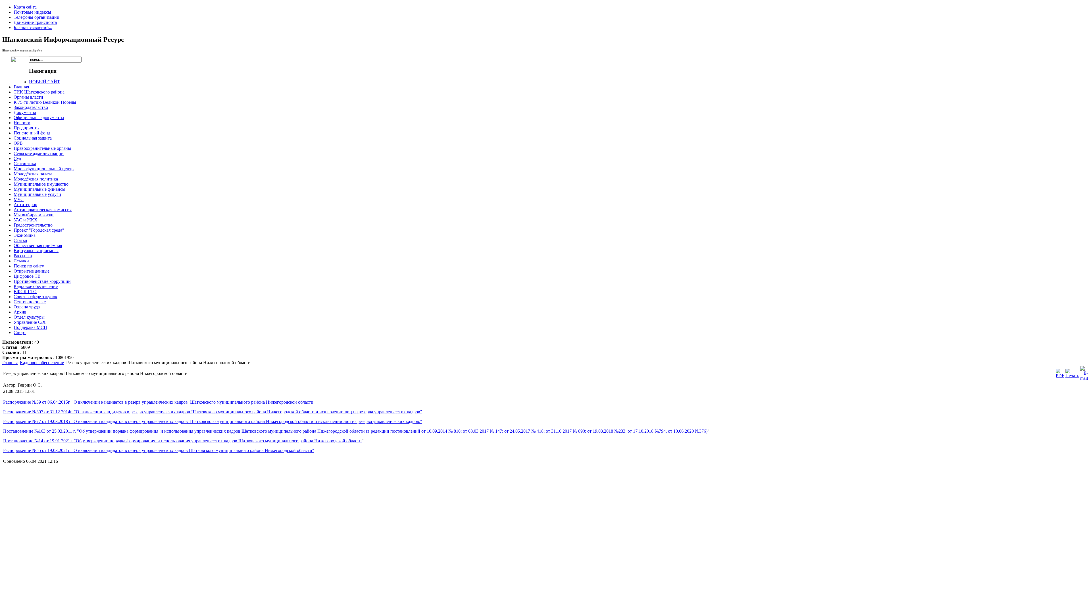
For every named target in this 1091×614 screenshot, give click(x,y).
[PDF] (1060, 375)
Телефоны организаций (36, 17)
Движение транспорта (35, 22)
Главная (10, 362)
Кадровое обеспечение (42, 362)
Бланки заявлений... (33, 27)
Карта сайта (25, 7)
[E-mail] (1084, 378)
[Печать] (1072, 375)
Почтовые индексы (32, 12)
